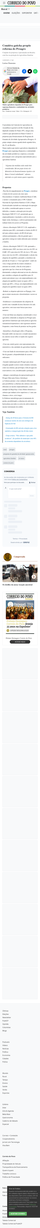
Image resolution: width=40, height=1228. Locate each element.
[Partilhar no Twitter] (29, 71)
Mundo (5, 1073)
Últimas (5, 1011)
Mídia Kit (5, 1217)
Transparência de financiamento (15, 1167)
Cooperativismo (8, 1139)
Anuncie (5, 1210)
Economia (6, 1055)
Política (5, 1052)
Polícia (4, 1062)
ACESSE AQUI (20, 642)
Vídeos (5, 1045)
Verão (4, 1090)
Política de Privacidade (11, 1177)
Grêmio (5, 1104)
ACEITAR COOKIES (18, 1214)
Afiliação (5, 1160)
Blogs (4, 1031)
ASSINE (6, 13)
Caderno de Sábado (10, 1121)
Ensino (5, 1083)
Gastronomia (7, 1117)
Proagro (5, 151)
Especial (5, 1124)
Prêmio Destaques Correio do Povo (19, 638)
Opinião (5, 1024)
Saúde (4, 1086)
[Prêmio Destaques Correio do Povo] (20, 614)
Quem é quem (8, 1170)
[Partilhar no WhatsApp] (35, 71)
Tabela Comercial (9, 1220)
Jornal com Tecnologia (11, 1142)
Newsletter (6, 1017)
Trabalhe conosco (9, 1174)
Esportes (5, 1093)
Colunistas (6, 1027)
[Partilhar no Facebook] (24, 71)
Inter (4, 1108)
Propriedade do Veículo (11, 1164)
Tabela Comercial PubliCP (12, 1224)
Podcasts (6, 1042)
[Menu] (4, 3)
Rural (4, 9)
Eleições (5, 1014)
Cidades (5, 1058)
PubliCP (5, 1021)
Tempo (5, 1080)
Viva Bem (6, 1145)
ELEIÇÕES (16, 13)
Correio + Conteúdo (10, 1135)
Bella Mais (6, 1114)
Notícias (5, 1048)
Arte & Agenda (8, 1111)
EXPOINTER (27, 13)
